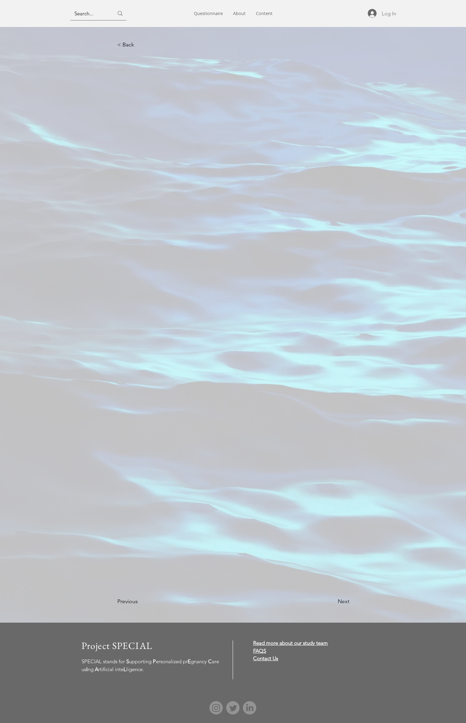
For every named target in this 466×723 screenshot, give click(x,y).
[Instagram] (216, 707)
